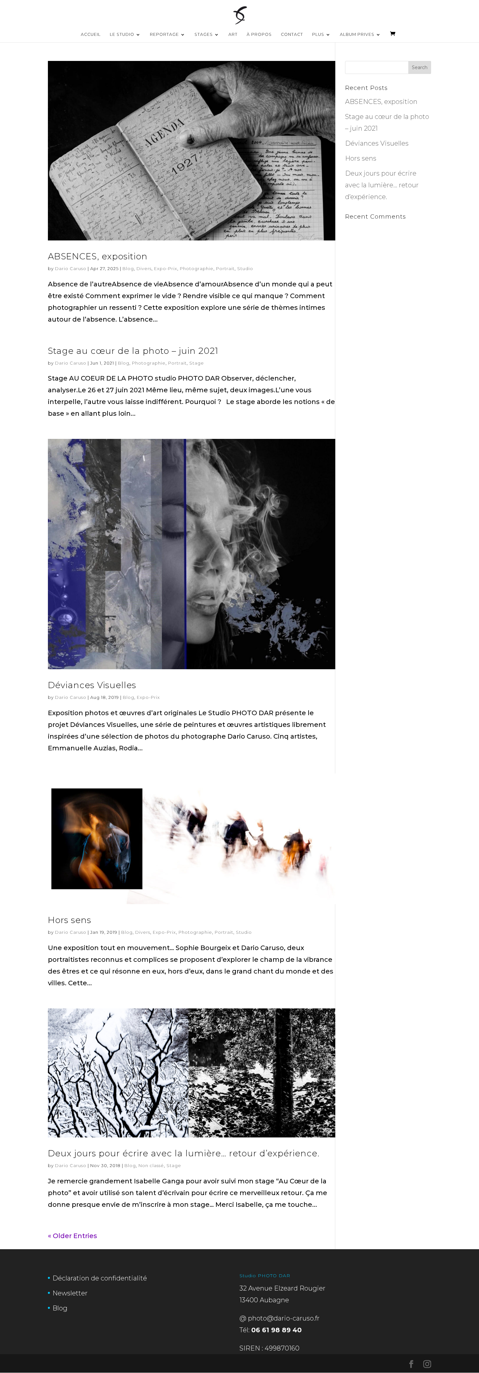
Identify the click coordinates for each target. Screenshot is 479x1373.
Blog (128, 268)
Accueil (91, 34)
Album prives (357, 34)
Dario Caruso (70, 268)
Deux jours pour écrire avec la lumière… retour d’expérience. (184, 1153)
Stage (196, 363)
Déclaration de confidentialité (99, 1278)
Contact (292, 34)
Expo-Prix (165, 268)
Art (233, 34)
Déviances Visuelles (92, 685)
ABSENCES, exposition (98, 256)
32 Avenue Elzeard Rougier (283, 1288)
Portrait (225, 268)
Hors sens (69, 920)
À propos (259, 34)
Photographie (196, 268)
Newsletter (70, 1293)
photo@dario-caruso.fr (284, 1318)
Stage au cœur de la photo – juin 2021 (133, 351)
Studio (245, 268)
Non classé (151, 1165)
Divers (144, 268)
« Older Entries (72, 1236)
